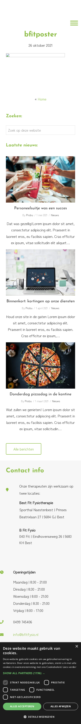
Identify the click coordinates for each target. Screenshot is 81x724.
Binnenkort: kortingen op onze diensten (40, 272)
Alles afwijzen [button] (61, 706)
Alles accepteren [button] (22, 706)
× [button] (76, 646)
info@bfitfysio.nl (25, 634)
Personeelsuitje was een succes (40, 179)
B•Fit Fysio (10, 12)
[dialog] (40, 683)
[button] (40, 673)
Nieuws (55, 215)
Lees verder (69, 667)
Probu (29, 215)
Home (42, 98)
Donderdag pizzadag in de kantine (40, 365)
